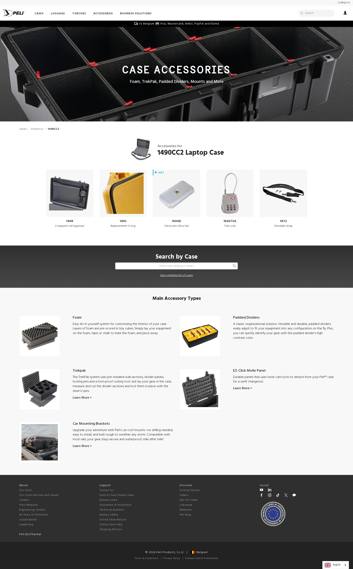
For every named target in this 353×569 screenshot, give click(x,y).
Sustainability (28, 520)
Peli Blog (185, 515)
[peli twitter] (286, 496)
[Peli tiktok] (277, 496)
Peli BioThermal (30, 534)
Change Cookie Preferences (201, 558)
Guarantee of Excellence (115, 505)
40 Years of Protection (33, 515)
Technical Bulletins (111, 510)
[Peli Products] (261, 496)
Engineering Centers (32, 510)
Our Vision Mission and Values (39, 495)
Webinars (186, 510)
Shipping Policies (110, 529)
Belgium (201, 552)
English (337, 565)
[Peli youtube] (261, 490)
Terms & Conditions (147, 558)
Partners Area (108, 500)
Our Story (25, 490)
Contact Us (106, 490)
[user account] (345, 13)
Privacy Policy (171, 558)
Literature (186, 505)
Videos (184, 495)
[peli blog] (294, 496)
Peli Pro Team (189, 500)
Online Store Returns (113, 520)
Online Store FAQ (110, 524)
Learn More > (82, 397)
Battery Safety (108, 515)
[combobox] (335, 565)
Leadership (26, 524)
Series (23, 129)
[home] (14, 12)
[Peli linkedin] (269, 490)
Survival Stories (190, 490)
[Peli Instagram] (269, 496)
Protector (37, 129)
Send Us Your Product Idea (116, 495)
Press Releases (28, 505)
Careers (24, 500)
